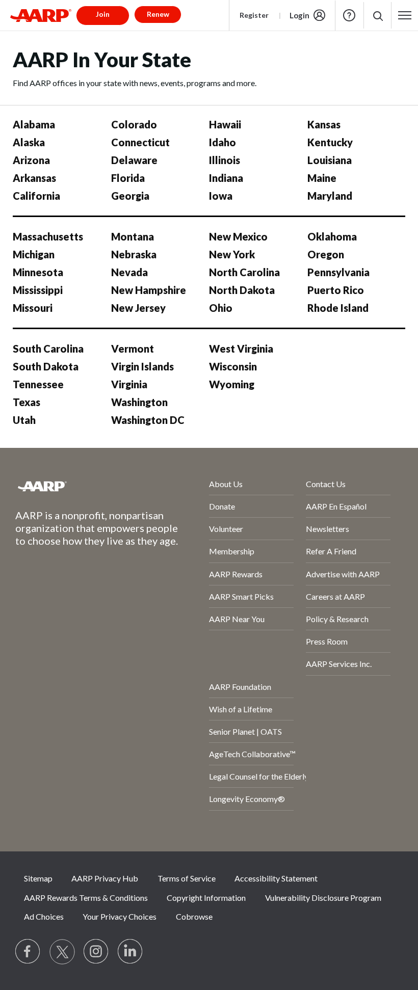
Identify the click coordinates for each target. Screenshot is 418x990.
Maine (321, 178)
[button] (377, 15)
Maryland (329, 196)
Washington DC (148, 420)
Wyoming (231, 384)
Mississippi (38, 290)
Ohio (220, 308)
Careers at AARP (335, 596)
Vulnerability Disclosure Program (323, 897)
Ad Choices (44, 916)
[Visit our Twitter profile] (62, 952)
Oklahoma (332, 236)
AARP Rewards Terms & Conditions (86, 897)
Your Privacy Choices (119, 916)
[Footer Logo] (85, 486)
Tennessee (38, 384)
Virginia (129, 384)
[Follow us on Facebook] (28, 952)
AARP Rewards (236, 574)
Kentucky (330, 142)
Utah (24, 420)
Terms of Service (187, 878)
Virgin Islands (142, 366)
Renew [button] (158, 14)
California (36, 196)
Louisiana (329, 160)
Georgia (130, 196)
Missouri (33, 308)
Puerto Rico (335, 290)
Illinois (224, 160)
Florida (128, 178)
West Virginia (241, 348)
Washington (139, 402)
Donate (222, 506)
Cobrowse (194, 916)
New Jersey (138, 308)
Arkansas (34, 178)
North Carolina (244, 272)
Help (349, 15)
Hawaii (225, 124)
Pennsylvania (338, 272)
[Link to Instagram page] (96, 952)
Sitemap (38, 878)
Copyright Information (206, 897)
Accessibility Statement (276, 878)
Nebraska (133, 254)
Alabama (34, 124)
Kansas (324, 124)
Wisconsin (233, 366)
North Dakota (242, 290)
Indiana (226, 178)
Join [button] (103, 14)
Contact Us (326, 484)
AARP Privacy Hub (104, 878)
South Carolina (48, 348)
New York (232, 254)
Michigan (34, 254)
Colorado (134, 124)
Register (254, 15)
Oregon (325, 254)
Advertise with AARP (343, 574)
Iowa (220, 196)
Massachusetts (48, 236)
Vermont (132, 348)
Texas (26, 402)
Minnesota (38, 272)
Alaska (29, 142)
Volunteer (226, 528)
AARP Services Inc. (339, 663)
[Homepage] (40, 15)
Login (299, 15)
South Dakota (46, 366)
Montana (132, 236)
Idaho (222, 142)
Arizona (31, 160)
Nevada (129, 272)
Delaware (134, 160)
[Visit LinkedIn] (130, 952)
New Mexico (238, 236)
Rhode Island (338, 308)
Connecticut (140, 142)
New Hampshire (148, 290)
